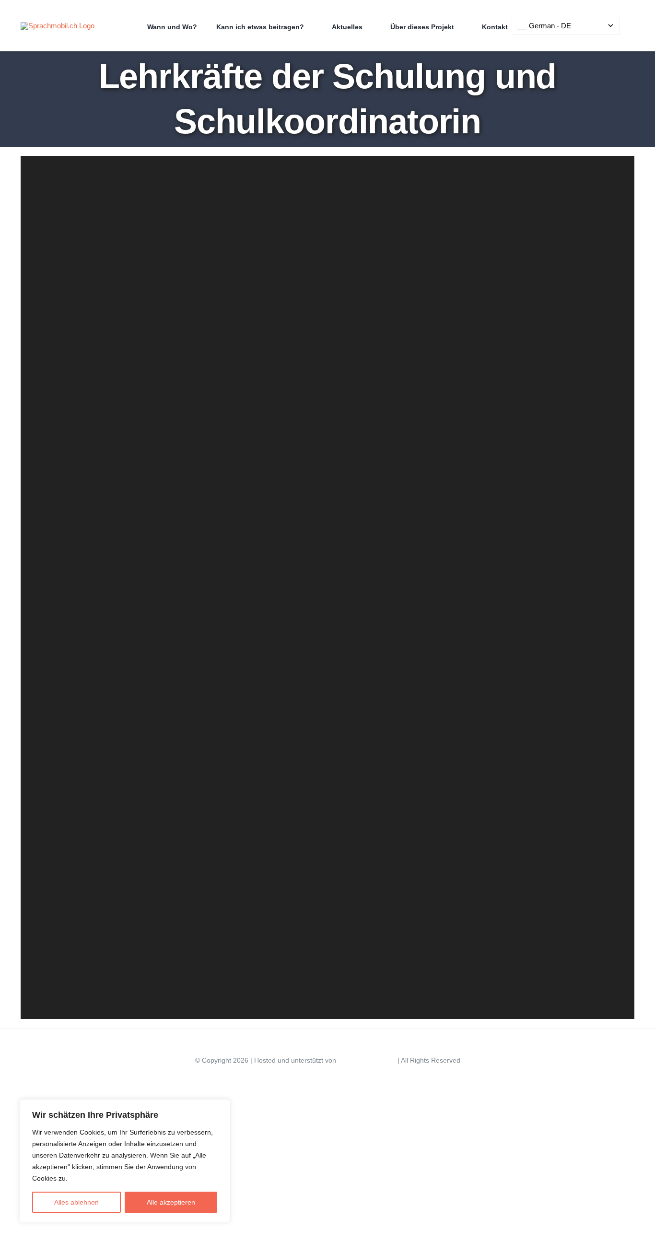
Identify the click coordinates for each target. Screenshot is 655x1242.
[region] (124, 1161)
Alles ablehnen (76, 1202)
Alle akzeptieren (171, 1202)
